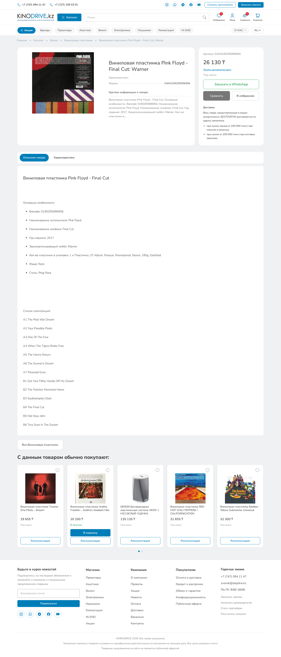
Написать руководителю (236, 603)
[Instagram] (167, 5)
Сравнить (216, 96)
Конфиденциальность (191, 597)
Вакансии (137, 617)
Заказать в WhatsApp (231, 84)
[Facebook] (191, 5)
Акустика (85, 30)
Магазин (93, 570)
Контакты (137, 623)
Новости (136, 597)
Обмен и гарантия (188, 591)
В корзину (90, 533)
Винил (102, 30)
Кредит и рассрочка (189, 584)
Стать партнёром (231, 608)
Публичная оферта (188, 604)
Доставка (137, 610)
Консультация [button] (40, 541)
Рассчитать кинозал (233, 614)
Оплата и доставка (188, 578)
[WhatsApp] (175, 5)
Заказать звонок (251, 4)
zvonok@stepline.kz (233, 583)
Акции (28, 30)
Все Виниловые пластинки (40, 445)
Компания (139, 570)
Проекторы (65, 30)
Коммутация (166, 30)
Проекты (137, 584)
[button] (101, 55)
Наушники (144, 30)
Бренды (45, 30)
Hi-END (186, 30)
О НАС (238, 30)
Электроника (122, 30)
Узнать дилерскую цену (217, 69)
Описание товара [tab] (34, 157)
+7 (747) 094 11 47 (33, 4)
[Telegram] (183, 5)
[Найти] (204, 17)
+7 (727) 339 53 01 (66, 4)
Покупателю (186, 570)
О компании (139, 578)
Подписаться (48, 603)
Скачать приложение (220, 4)
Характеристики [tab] (64, 157)
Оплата (136, 604)
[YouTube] (199, 5)
